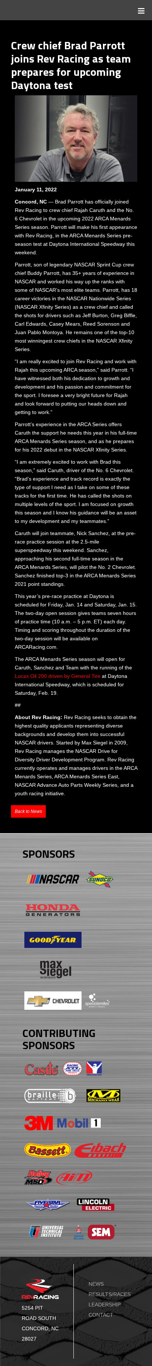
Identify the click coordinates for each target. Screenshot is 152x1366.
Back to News (28, 811)
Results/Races (110, 1294)
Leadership (105, 1304)
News (96, 1284)
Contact (101, 1315)
